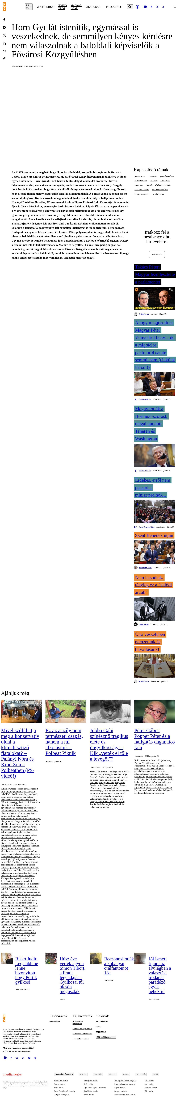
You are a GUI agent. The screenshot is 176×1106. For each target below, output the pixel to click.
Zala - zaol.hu (149, 1091)
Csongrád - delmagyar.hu (61, 1095)
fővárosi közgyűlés (163, 185)
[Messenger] (4, 27)
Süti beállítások (104, 1037)
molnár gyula (140, 176)
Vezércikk (158, 567)
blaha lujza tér (141, 180)
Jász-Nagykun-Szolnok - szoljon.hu (125, 1081)
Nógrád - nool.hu (119, 1088)
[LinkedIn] (4, 43)
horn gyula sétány (142, 189)
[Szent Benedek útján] (154, 552)
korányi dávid (158, 194)
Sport (62, 999)
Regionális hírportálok (64, 1074)
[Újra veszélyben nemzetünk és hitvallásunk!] (154, 666)
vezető (149, 185)
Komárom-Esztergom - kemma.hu (124, 1084)
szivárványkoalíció (160, 189)
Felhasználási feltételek (82, 1034)
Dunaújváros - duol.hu (91, 1081)
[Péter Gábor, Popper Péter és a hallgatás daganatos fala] (154, 711)
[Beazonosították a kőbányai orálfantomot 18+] (96, 958)
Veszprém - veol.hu (151, 1088)
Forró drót (62, 7)
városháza (153, 176)
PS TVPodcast (102, 1021)
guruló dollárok (167, 176)
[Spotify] (29, 1058)
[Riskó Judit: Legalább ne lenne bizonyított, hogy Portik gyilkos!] (7, 958)
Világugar (92, 6)
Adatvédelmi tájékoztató (78, 1022)
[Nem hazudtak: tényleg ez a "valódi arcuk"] (154, 609)
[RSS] (163, 7)
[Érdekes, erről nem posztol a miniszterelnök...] (154, 512)
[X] (157, 7)
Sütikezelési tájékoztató (82, 1029)
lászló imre (165, 180)
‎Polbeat (49, 761)
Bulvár (126, 1074)
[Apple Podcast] (35, 1058)
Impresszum (54, 1021)
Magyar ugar (76, 7)
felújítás (153, 180)
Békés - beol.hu (58, 1088)
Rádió (155, 1074)
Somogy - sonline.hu (120, 1091)
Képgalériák (101, 1032)
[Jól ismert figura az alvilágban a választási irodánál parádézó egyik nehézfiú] (140, 958)
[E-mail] (4, 51)
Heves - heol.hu (89, 1095)
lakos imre (139, 185)
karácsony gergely (142, 194)
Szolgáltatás (141, 1074)
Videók (99, 1026)
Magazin (112, 1074)
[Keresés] (130, 6)
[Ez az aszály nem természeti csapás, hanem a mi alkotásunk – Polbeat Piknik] (65, 711)
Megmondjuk (45, 6)
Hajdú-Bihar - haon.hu (91, 1091)
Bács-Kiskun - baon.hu (61, 1081)
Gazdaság (98, 1074)
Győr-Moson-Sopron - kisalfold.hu (95, 1088)
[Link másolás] (4, 58)
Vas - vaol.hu (149, 1084)
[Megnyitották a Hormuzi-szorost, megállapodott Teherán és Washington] (154, 455)
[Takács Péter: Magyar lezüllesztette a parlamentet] (154, 299)
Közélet (83, 1074)
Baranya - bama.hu (59, 1084)
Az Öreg (154, 314)
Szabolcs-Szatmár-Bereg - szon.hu (124, 1095)
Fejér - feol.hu (88, 1084)
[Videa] (145, 7)
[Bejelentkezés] (137, 7)
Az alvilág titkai (22, 989)
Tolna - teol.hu (149, 1081)
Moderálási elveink (81, 1039)
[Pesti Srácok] (12, 7)
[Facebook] (151, 7)
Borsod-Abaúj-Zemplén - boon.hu (64, 1091)
